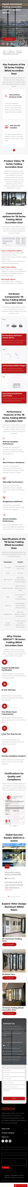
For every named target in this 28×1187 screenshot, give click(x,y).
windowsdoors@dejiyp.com (11, 1048)
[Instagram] (10, 1141)
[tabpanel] (14, 868)
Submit (14, 1098)
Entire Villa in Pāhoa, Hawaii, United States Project (13, 875)
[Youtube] (6, 1141)
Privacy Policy (20, 1177)
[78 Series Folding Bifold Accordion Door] (14, 994)
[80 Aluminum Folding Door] (14, 925)
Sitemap (13, 1177)
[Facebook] (3, 1141)
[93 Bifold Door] (14, 961)
